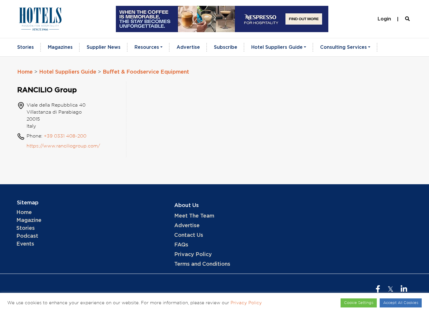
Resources (147, 47)
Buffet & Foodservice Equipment (146, 72)
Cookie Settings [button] (358, 303)
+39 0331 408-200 (65, 136)
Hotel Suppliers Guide (277, 47)
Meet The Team (194, 216)
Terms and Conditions (202, 264)
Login (384, 19)
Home (25, 72)
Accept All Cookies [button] (400, 303)
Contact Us (188, 235)
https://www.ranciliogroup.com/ (63, 146)
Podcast (27, 236)
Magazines (60, 47)
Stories (25, 47)
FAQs (181, 245)
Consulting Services (343, 47)
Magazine (28, 220)
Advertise (188, 47)
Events (25, 244)
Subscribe (225, 47)
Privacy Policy (193, 254)
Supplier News (104, 47)
